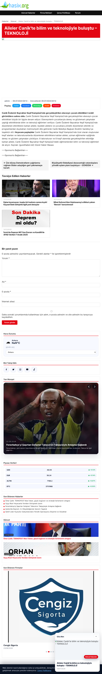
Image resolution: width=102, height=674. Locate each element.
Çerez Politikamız (44, 670)
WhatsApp (37, 106)
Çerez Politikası (63, 13)
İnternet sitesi (8, 301)
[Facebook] (6, 369)
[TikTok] (34, 369)
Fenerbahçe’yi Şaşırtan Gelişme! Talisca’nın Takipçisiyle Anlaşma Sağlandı (33, 506)
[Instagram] (20, 369)
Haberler (5, 21)
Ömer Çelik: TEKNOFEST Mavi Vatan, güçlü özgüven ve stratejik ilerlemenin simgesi (37, 501)
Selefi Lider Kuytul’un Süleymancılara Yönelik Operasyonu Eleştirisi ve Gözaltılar (36, 512)
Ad (4, 281)
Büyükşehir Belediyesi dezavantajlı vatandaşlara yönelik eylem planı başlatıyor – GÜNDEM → (75, 164)
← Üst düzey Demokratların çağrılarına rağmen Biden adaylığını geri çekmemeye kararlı (23, 165)
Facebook (26, 106)
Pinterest (56, 106)
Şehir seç (10, 347)
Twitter (16, 106)
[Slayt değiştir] (46, 651)
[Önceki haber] (89, 387)
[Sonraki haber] (94, 387)
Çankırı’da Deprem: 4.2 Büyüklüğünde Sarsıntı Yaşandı (26, 509)
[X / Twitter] (13, 369)
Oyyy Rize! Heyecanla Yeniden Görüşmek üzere (23, 503)
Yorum (6, 258)
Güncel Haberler (28, 13)
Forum (78, 13)
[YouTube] (27, 369)
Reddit (47, 106)
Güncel (13, 21)
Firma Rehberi (46, 13)
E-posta (6, 291)
